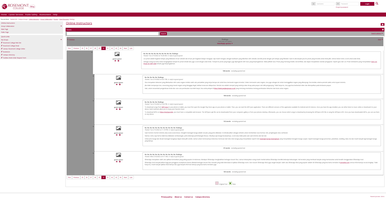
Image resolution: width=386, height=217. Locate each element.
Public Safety (31, 14)
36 (86, 48)
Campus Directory (9, 55)
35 (82, 48)
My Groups (4, 40)
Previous (72, 39)
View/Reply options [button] (224, 43)
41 (108, 48)
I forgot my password (342, 7)
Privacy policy (166, 197)
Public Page (5, 32)
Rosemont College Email (11, 46)
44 (120, 48)
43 (116, 48)
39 (99, 48)
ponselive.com (345, 162)
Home (4, 14)
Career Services (16, 14)
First (69, 48)
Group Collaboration (46, 19)
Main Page (4, 29)
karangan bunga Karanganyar (269, 139)
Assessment (45, 14)
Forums (56, 19)
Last (131, 48)
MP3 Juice (165, 107)
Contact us (188, 197)
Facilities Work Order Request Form (14, 58)
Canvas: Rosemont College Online (14, 49)
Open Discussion (64, 19)
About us (178, 197)
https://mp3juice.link (166, 112)
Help (55, 14)
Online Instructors (34, 19)
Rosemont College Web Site (12, 43)
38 (95, 48)
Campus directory (202, 197)
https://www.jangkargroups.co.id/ (224, 88)
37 (91, 48)
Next (379, 39)
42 (112, 48)
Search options (376, 33)
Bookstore (6, 52)
